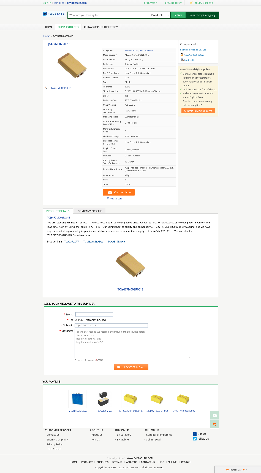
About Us (96, 430)
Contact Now (122, 192)
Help (161, 462)
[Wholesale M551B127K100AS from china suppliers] (77, 399)
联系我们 (186, 462)
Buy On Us (122, 430)
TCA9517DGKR (116, 241)
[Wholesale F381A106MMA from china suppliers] (104, 399)
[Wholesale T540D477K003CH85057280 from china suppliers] (183, 399)
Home (49, 27)
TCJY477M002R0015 (57, 44)
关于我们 (172, 462)
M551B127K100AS (78, 410)
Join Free (59, 2)
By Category (124, 434)
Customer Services (58, 430)
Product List (190, 60)
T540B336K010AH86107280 (133, 410)
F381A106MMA (104, 410)
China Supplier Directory (101, 27)
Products (87, 462)
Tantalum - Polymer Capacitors (139, 50)
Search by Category (202, 15)
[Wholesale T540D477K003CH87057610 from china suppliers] (157, 399)
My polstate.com (77, 2)
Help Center (54, 449)
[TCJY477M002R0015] (71, 82)
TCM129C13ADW (93, 241)
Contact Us (53, 434)
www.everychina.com (140, 458)
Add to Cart (116, 198)
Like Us (202, 433)
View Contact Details (194, 54)
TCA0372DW (71, 241)
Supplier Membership (159, 434)
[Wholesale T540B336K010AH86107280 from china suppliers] (130, 399)
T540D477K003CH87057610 (159, 410)
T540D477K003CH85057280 (186, 410)
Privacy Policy (54, 444)
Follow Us (203, 438)
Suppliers (102, 462)
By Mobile (123, 439)
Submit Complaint (57, 439)
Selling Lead (153, 439)
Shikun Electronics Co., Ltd (193, 49)
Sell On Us (152, 430)
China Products (68, 27)
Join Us (96, 439)
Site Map (117, 462)
